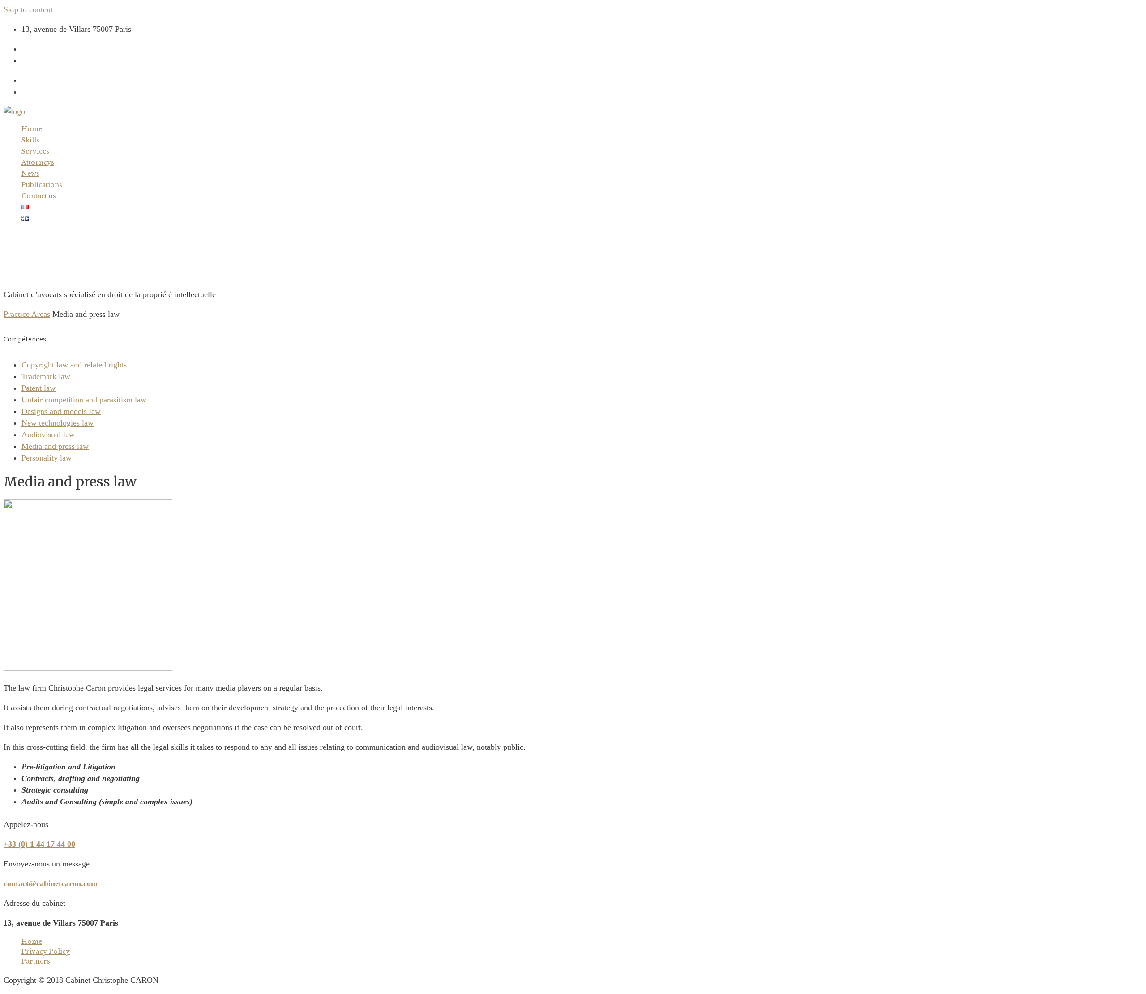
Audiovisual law (48, 434)
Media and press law (55, 446)
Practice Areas (27, 314)
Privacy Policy (45, 951)
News (30, 174)
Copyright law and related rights (74, 364)
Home (31, 129)
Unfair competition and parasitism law (83, 399)
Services (35, 151)
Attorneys (37, 162)
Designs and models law (61, 411)
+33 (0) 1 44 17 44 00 (57, 48)
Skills (30, 140)
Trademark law (45, 376)
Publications (41, 185)
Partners (35, 961)
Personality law (46, 457)
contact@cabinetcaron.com (65, 60)
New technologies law (57, 422)
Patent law (38, 388)
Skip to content (28, 9)
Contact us (38, 196)
